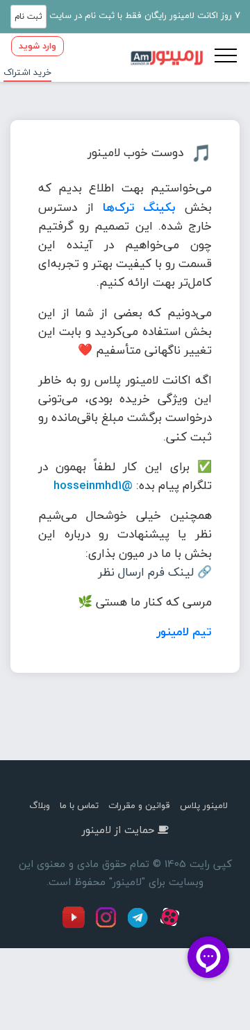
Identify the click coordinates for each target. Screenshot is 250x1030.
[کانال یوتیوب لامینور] (77, 925)
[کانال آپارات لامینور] (172, 925)
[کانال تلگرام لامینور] (140, 925)
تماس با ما (79, 805)
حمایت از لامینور (118, 830)
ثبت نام (28, 16)
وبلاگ (39, 805)
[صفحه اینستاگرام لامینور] (108, 925)
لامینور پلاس (204, 805)
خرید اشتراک (27, 72)
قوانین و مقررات (139, 805)
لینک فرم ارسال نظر (146, 572)
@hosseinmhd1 (93, 485)
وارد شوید (37, 45)
